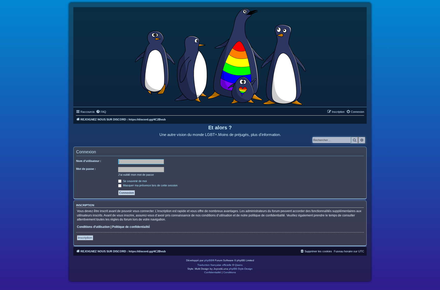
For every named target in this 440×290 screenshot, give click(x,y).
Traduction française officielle (214, 265)
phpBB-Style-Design (241, 268)
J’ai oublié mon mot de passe (136, 174)
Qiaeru (239, 265)
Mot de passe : (86, 168)
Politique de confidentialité (131, 227)
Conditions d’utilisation (93, 227)
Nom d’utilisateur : (88, 160)
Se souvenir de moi (134, 181)
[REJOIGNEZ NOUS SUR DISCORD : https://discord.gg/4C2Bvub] (220, 55)
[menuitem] (101, 112)
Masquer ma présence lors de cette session (149, 185)
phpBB (208, 260)
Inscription (85, 238)
